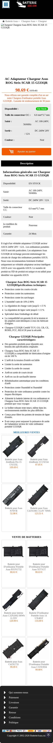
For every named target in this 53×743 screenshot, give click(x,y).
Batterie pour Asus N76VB (13, 509)
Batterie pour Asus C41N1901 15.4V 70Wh (38, 509)
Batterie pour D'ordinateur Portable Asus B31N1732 (14, 567)
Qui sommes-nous (18, 692)
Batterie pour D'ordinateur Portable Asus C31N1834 (39, 664)
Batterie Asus (11, 21)
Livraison (14, 702)
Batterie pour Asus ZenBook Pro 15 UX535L (13, 462)
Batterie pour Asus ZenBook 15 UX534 (39, 460)
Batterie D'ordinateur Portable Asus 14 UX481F (39, 615)
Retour (12, 712)
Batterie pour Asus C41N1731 (13, 663)
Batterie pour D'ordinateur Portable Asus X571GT (39, 567)
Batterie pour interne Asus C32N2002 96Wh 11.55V (14, 615)
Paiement (14, 697)
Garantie (13, 707)
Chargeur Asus (28, 21)
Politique (13, 722)
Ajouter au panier (26, 151)
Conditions (14, 717)
